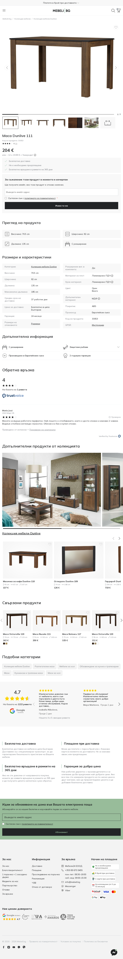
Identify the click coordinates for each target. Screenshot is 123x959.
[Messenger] (20, 947)
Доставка (37, 866)
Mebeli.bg (7, 19)
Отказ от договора (42, 887)
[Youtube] (15, 947)
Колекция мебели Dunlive (45, 19)
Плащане (36, 870)
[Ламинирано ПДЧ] (112, 275)
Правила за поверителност (43, 941)
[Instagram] (9, 947)
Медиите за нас (10, 881)
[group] (54, 702)
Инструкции (98, 325)
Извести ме (61, 205)
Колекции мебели (22, 19)
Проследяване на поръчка (46, 874)
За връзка (7, 894)
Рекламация (38, 878)
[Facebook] (4, 947)
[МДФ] (99, 298)
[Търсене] (113, 10)
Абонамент (61, 832)
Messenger (70, 886)
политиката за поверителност (40, 198)
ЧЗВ (34, 882)
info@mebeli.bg (72, 882)
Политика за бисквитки (96, 941)
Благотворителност (12, 870)
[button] (61, 3)
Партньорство (9, 885)
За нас (5, 866)
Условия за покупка (70, 941)
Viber (67, 890)
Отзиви (6, 889)
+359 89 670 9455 (74, 870)
